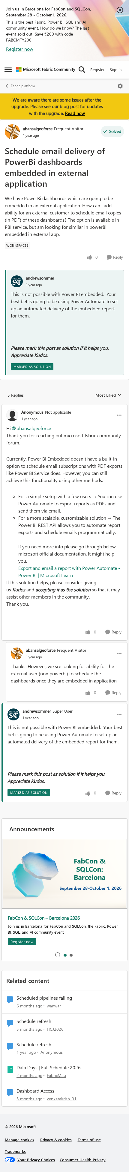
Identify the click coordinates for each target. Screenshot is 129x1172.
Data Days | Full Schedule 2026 (48, 1067)
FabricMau (56, 1075)
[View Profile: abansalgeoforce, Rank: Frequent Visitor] (12, 131)
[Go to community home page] (45, 69)
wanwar (54, 1006)
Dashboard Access (35, 1091)
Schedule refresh (33, 1021)
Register (97, 69)
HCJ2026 (55, 1029)
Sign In (116, 69)
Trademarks (15, 1151)
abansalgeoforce (37, 128)
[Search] (82, 69)
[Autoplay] (57, 955)
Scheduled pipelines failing (44, 998)
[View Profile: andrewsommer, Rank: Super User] (14, 714)
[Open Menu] (120, 86)
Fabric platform (23, 86)
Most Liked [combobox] (108, 395)
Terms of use (89, 1139)
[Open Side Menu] (8, 69)
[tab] (65, 955)
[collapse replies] (65, 407)
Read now (75, 113)
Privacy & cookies (56, 1139)
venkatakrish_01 (61, 1099)
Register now (19, 49)
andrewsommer (40, 278)
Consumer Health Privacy (83, 1159)
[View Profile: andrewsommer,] (17, 281)
